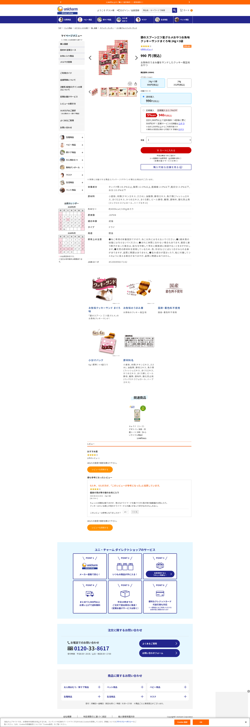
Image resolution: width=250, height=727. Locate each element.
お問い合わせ (66, 127)
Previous (61, 2)
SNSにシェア (135, 84)
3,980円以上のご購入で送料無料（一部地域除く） (125, 2)
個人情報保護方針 (126, 716)
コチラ (181, 123)
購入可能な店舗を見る (166, 167)
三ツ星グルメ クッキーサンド (126, 28)
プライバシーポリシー (124, 721)
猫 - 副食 (94, 28)
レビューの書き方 (68, 103)
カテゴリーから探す (81, 28)
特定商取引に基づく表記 (94, 716)
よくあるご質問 (67, 120)
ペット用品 (68, 28)
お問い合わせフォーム (152, 653)
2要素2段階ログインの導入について (71, 88)
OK (201, 722)
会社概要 (67, 716)
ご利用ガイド (66, 73)
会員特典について (68, 79)
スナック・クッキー (107, 28)
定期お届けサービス (69, 96)
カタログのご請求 (70, 111)
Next (189, 2)
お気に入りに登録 (130, 84)
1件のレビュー (146, 49)
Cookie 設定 (182, 722)
